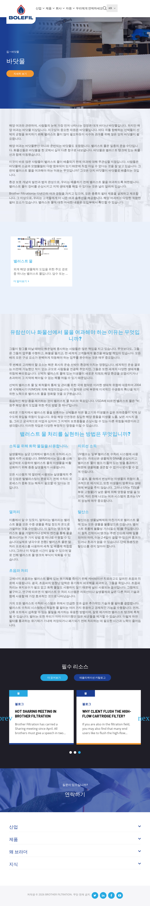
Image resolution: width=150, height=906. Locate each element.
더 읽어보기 (54, 677)
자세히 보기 (20, 73)
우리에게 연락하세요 (89, 8)
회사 (59, 8)
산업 (39, 8)
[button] (70, 752)
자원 (69, 8)
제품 (49, 8)
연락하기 (75, 794)
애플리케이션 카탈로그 (92, 677)
